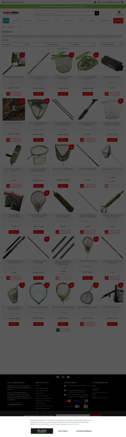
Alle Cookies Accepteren (41, 431)
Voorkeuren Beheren (84, 431)
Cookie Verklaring (73, 424)
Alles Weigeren (63, 431)
